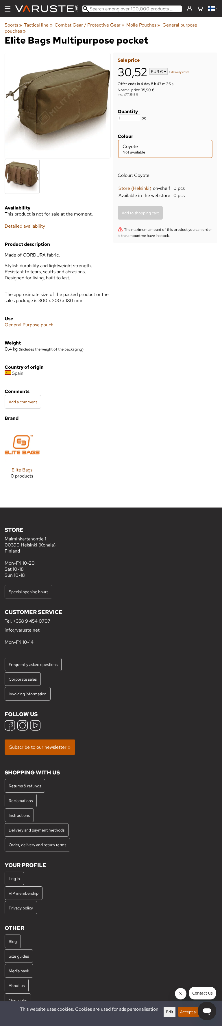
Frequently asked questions (33, 664)
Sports (13, 25)
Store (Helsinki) (135, 188)
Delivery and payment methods (36, 830)
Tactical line (38, 25)
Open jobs (18, 1000)
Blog (13, 941)
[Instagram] (22, 726)
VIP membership (23, 893)
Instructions (19, 815)
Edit (169, 1011)
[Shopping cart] (200, 8)
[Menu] (7, 9)
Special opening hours (28, 591)
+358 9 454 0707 (31, 621)
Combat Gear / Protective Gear (89, 25)
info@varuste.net (22, 630)
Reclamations (21, 800)
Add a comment (23, 402)
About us (17, 985)
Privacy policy (21, 908)
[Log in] (189, 8)
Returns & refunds (25, 786)
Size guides (19, 956)
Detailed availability (25, 226)
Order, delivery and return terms (37, 844)
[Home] (48, 8)
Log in (14, 878)
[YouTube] (35, 726)
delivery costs (180, 72)
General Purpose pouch (29, 325)
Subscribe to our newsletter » (40, 747)
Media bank (19, 970)
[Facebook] (10, 726)
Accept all (188, 1011)
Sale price (129, 60)
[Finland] (212, 8)
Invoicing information (28, 694)
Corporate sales (23, 679)
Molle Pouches (143, 25)
